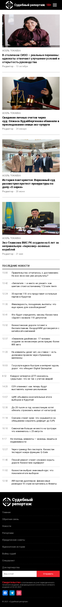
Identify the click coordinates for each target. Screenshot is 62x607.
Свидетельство (11, 582)
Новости (6, 526)
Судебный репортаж (29, 5)
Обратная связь (10, 519)
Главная (6, 512)
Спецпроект (8, 560)
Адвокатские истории (13, 546)
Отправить (48, 574)
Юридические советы (13, 540)
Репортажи (8, 533)
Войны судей (9, 553)
